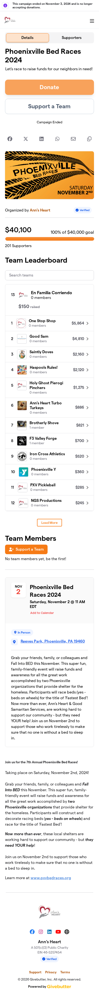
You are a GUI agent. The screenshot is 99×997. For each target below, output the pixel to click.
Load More (49, 523)
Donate (49, 87)
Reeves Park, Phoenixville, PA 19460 (53, 641)
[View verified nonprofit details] (82, 210)
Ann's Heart (40, 210)
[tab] (27, 37)
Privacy (50, 972)
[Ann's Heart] (10, 20)
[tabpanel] (49, 466)
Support (35, 972)
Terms (65, 972)
